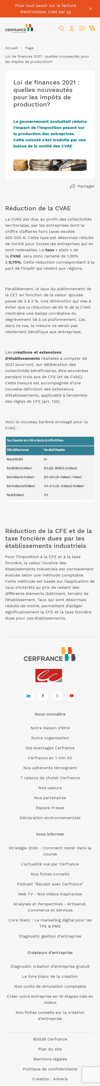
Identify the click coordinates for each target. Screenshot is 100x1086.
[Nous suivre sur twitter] (57, 696)
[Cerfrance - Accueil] (19, 28)
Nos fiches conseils (50, 874)
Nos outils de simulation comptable (50, 986)
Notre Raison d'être (50, 727)
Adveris (60, 1079)
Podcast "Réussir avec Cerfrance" (50, 884)
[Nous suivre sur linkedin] (28, 696)
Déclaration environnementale (50, 817)
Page (29, 48)
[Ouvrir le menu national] (92, 28)
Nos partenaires (50, 797)
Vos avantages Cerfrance (50, 747)
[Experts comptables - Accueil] (50, 676)
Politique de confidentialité (50, 1069)
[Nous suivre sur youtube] (71, 696)
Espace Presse (50, 807)
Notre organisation (50, 737)
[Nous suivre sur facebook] (43, 696)
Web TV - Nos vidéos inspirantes (50, 894)
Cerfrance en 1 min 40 (50, 757)
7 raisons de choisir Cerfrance (50, 777)
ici (69, 11)
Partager (86, 186)
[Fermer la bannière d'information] (90, 8)
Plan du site (50, 1049)
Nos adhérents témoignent (50, 767)
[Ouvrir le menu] (82, 28)
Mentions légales (50, 1059)
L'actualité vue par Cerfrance (50, 864)
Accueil (11, 48)
